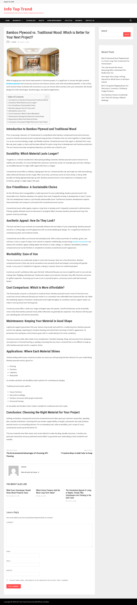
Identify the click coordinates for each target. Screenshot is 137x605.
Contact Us (89, 20)
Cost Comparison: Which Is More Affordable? (24, 114)
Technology (31, 20)
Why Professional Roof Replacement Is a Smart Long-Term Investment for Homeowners (115, 61)
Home (8, 20)
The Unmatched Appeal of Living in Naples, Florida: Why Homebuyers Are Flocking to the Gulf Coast (78, 494)
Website (9, 570)
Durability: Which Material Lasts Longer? (23, 103)
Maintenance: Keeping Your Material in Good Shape (26, 116)
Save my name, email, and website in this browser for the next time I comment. (39, 580)
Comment (10, 522)
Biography (17, 20)
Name (8, 551)
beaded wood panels (80, 241)
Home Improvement (54, 20)
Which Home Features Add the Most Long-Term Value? (48, 491)
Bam (47, 602)
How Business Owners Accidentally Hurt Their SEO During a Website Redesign (114, 97)
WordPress (39, 602)
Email (9, 561)
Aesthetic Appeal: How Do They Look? (22, 108)
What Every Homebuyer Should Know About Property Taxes (18, 491)
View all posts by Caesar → (30, 472)
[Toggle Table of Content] (45, 97)
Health (41, 20)
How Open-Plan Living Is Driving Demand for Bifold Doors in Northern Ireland (115, 79)
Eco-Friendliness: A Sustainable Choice (22, 105)
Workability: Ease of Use (17, 111)
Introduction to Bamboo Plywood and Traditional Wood (28, 100)
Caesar (14, 42)
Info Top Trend (18, 9)
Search (104, 31)
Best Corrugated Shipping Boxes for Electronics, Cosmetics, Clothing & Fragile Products (114, 88)
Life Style (68, 20)
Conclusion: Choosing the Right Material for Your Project (28, 122)
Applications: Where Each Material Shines (23, 119)
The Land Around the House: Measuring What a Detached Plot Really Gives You (113, 70)
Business (78, 20)
